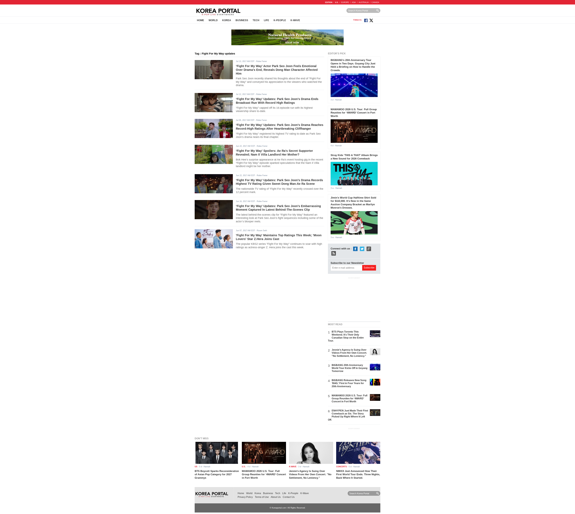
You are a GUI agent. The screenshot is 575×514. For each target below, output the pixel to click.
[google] (369, 248)
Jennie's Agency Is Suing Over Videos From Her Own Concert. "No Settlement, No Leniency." (349, 353)
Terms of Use (262, 497)
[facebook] (355, 248)
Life (266, 20)
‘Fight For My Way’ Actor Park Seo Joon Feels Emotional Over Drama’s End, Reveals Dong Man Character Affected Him (277, 69)
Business (242, 20)
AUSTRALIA (364, 2)
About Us (276, 497)
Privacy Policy (245, 497)
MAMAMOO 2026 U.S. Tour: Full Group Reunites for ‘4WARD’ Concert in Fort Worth (354, 113)
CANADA (375, 2)
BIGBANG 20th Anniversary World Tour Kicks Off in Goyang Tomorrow (349, 368)
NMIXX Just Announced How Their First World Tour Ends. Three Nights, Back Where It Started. (358, 474)
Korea (226, 20)
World (213, 20)
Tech (256, 20)
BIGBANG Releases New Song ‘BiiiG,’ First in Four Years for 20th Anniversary (349, 383)
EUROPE (345, 2)
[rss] (334, 253)
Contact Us (289, 497)
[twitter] (362, 248)
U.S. (336, 2)
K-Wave (295, 20)
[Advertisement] (354, 299)
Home (200, 20)
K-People (280, 20)
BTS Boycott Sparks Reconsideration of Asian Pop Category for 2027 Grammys (217, 474)
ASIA (354, 2)
